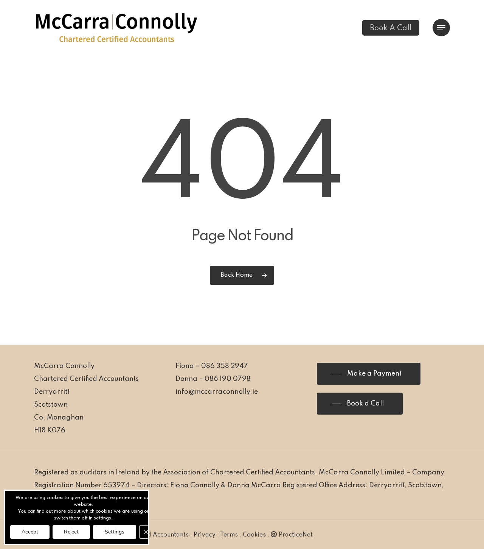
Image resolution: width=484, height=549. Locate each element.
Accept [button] (30, 531)
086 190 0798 (228, 379)
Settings (114, 531)
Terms (229, 535)
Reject (71, 531)
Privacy (205, 535)
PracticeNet (296, 535)
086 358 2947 (224, 366)
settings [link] (102, 518)
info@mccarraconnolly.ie (216, 391)
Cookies (254, 535)
